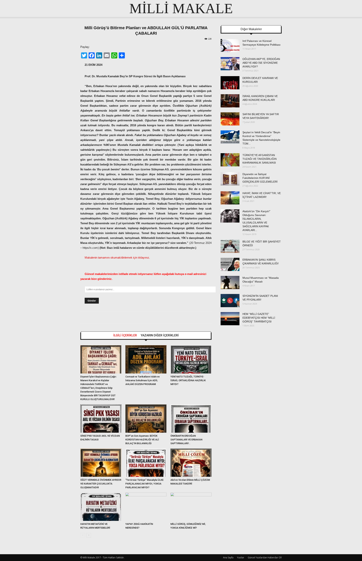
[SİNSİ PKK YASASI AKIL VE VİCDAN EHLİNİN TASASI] (100, 418)
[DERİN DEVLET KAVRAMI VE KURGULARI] (230, 82)
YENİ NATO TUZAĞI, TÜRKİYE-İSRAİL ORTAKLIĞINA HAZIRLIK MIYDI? (188, 380)
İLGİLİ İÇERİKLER (125, 335)
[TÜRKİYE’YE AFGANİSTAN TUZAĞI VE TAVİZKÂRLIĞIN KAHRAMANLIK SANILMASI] (230, 159)
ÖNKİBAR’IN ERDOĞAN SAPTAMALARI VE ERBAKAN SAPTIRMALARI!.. (186, 439)
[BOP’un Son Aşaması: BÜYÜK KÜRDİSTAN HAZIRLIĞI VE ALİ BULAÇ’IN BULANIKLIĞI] (145, 418)
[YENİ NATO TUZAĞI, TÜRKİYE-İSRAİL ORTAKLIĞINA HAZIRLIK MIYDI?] (191, 359)
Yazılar (240, 557)
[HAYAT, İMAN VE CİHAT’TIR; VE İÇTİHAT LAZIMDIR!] (230, 197)
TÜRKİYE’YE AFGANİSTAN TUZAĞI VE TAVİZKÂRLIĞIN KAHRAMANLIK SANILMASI (259, 159)
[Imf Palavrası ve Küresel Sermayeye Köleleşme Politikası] (230, 45)
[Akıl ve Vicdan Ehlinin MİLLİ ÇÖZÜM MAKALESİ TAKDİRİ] (191, 462)
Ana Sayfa (228, 557)
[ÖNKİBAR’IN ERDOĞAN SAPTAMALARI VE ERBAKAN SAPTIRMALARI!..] (191, 418)
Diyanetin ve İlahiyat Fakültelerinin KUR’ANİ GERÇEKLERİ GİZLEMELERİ (260, 178)
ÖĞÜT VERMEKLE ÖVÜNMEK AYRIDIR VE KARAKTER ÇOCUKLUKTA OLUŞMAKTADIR (100, 483)
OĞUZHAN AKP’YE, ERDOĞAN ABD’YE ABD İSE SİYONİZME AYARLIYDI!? (261, 62)
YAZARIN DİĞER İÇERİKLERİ (160, 335)
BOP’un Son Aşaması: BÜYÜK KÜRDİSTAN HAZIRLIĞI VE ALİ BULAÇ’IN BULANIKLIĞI (142, 439)
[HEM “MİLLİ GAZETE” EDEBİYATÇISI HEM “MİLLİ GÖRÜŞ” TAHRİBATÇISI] (230, 318)
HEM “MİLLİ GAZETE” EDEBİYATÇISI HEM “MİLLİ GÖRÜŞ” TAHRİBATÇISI (258, 317)
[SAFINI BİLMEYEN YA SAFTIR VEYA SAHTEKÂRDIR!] (230, 119)
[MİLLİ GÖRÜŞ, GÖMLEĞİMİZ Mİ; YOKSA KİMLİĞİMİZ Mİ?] (191, 507)
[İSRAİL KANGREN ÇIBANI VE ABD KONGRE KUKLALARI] (230, 100)
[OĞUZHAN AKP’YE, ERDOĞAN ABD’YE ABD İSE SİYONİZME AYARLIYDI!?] (230, 63)
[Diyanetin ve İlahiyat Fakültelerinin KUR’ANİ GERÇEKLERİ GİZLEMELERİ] (230, 178)
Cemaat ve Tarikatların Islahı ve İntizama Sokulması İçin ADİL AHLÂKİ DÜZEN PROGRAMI (142, 380)
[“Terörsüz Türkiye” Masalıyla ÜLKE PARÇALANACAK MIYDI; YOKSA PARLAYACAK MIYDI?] (145, 462)
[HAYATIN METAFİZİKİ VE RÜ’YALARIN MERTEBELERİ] (100, 507)
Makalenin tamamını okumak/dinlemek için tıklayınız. (117, 257)
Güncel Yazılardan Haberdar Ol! (265, 557)
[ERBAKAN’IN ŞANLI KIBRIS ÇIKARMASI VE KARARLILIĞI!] (230, 264)
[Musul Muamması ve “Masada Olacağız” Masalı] (230, 282)
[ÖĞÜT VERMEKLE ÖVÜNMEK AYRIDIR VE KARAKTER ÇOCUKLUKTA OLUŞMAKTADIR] (100, 462)
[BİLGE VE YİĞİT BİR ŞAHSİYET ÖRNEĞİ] (230, 246)
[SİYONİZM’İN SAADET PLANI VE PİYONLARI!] (230, 300)
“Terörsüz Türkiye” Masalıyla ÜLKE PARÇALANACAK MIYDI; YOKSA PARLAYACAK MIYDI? (144, 483)
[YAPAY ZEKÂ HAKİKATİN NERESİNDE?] (145, 507)
